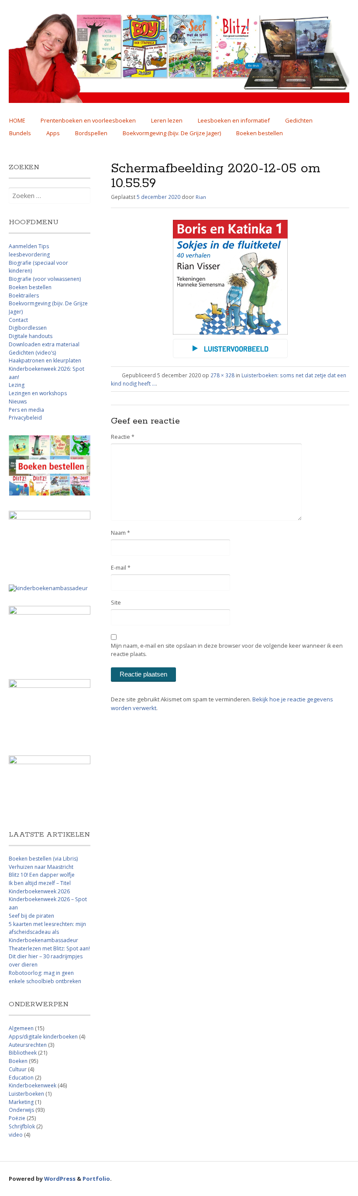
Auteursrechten (28, 1045)
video (16, 1134)
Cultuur (18, 1069)
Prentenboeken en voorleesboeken (88, 120)
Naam (120, 532)
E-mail (121, 567)
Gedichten (299, 120)
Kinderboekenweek (32, 1085)
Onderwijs (21, 1110)
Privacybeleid (25, 417)
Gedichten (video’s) (32, 352)
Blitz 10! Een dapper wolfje (42, 874)
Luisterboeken (26, 1093)
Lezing (16, 385)
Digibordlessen (28, 327)
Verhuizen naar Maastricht (41, 867)
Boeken (18, 1061)
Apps (53, 133)
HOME (17, 120)
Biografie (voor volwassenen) (45, 279)
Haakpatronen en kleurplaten (45, 360)
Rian (201, 197)
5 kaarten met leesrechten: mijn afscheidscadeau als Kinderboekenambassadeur (47, 932)
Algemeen (21, 1028)
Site (116, 602)
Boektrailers (24, 295)
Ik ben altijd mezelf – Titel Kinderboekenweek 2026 (40, 887)
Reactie (122, 437)
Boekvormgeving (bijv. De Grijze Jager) (172, 133)
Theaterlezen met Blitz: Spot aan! (49, 948)
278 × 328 (222, 375)
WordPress (60, 1178)
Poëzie (17, 1118)
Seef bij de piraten (31, 915)
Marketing (21, 1102)
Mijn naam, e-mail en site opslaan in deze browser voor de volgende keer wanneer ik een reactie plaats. (227, 650)
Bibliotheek (23, 1052)
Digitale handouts (30, 336)
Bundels (20, 133)
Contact (18, 320)
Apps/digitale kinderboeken (43, 1036)
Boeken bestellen (259, 133)
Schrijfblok (22, 1126)
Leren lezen (166, 120)
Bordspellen (91, 133)
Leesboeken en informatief (234, 120)
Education (21, 1077)
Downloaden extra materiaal (44, 344)
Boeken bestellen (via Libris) (43, 858)
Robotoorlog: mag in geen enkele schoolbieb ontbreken (45, 977)
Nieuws (18, 401)
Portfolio (96, 1178)
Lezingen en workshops (38, 393)
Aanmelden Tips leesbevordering (29, 250)
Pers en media (26, 409)
